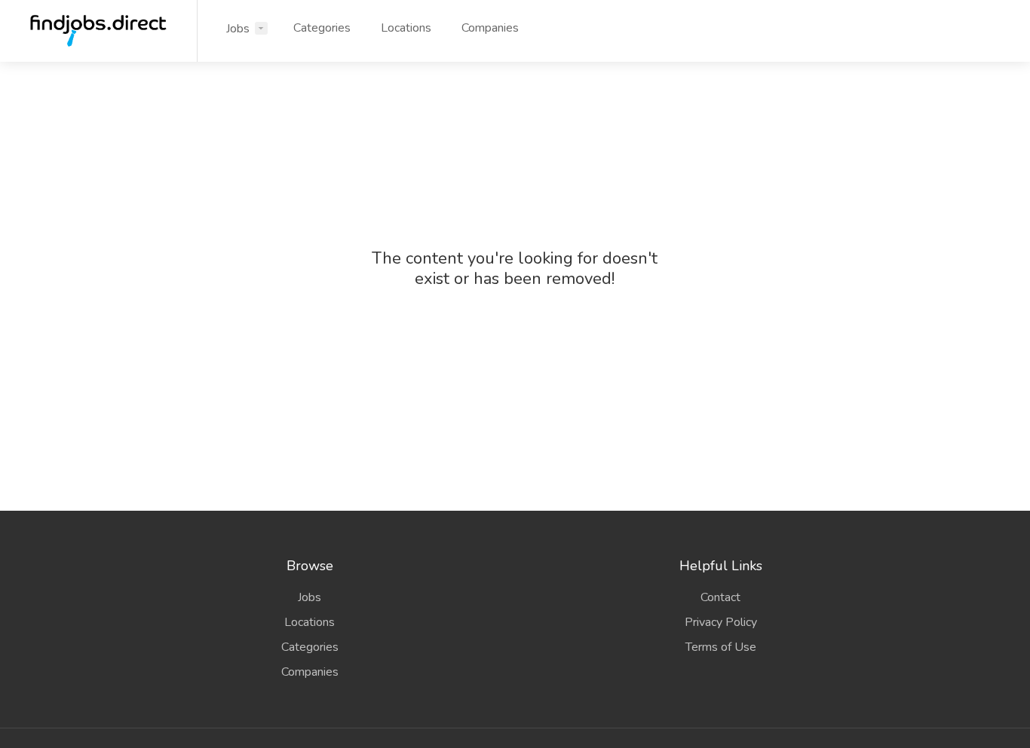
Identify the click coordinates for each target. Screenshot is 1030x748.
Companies (490, 28)
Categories (322, 28)
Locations (406, 28)
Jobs (238, 28)
